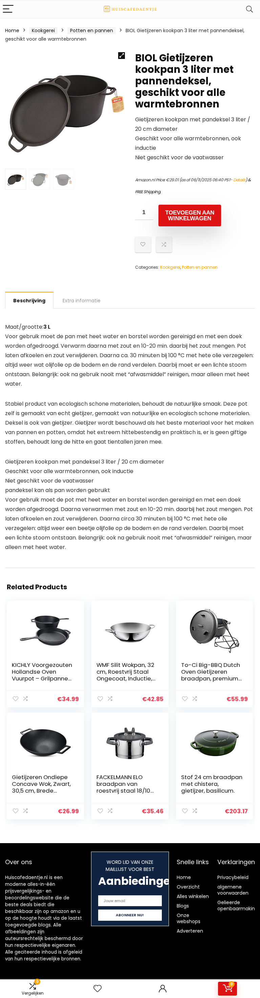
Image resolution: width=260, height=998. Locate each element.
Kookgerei (43, 30)
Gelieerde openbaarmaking (237, 905)
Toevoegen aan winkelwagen (189, 215)
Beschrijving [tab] (29, 300)
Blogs (183, 905)
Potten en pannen (91, 30)
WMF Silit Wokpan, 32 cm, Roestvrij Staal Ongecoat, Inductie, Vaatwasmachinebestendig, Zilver (127, 678)
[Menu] (8, 9)
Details (239, 180)
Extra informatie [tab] (82, 300)
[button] (121, 55)
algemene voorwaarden (232, 889)
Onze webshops (188, 918)
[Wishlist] (97, 988)
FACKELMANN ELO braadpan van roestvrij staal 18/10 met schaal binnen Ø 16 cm (125, 790)
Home (12, 30)
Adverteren (190, 931)
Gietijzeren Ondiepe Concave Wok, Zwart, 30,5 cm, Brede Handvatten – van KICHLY (41, 790)
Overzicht (188, 886)
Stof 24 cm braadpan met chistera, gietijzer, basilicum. (211, 784)
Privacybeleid (232, 877)
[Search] (249, 9)
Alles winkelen (193, 896)
